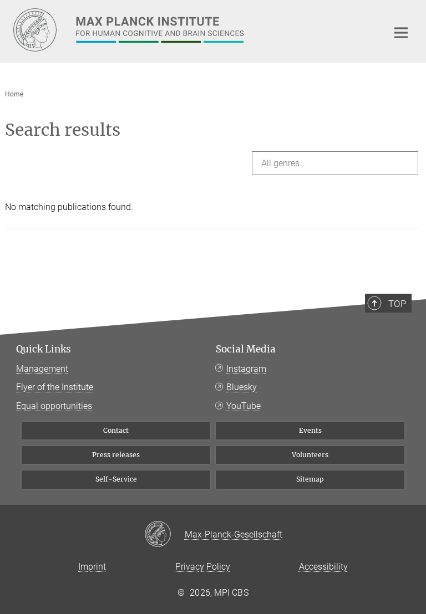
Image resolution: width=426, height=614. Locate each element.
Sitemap (310, 479)
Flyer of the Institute (54, 387)
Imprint (92, 566)
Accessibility (323, 566)
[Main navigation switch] (401, 33)
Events (310, 430)
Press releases (116, 455)
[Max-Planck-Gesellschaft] (164, 534)
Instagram (246, 369)
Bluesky (241, 387)
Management (42, 369)
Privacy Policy (202, 566)
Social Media (246, 349)
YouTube (243, 406)
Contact (116, 430)
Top (397, 303)
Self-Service (116, 479)
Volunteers (310, 455)
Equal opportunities (54, 406)
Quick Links (43, 349)
